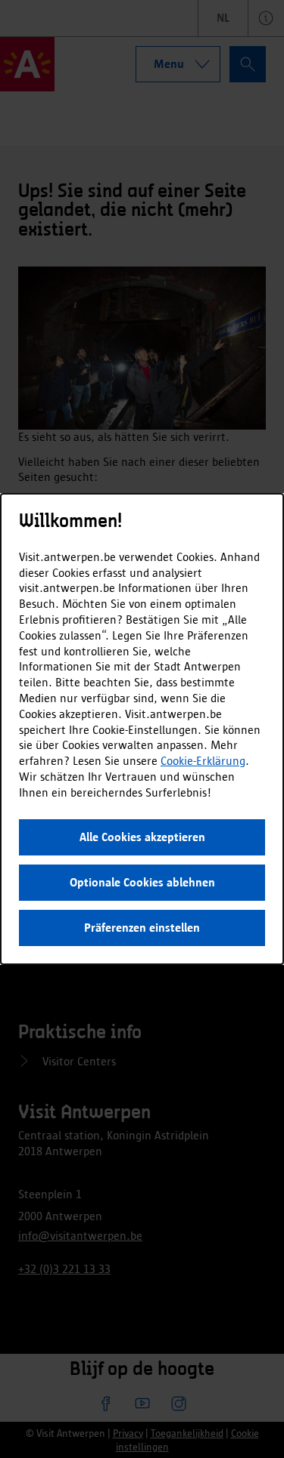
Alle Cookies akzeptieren (142, 837)
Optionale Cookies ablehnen (142, 882)
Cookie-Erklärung (203, 760)
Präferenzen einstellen (142, 927)
